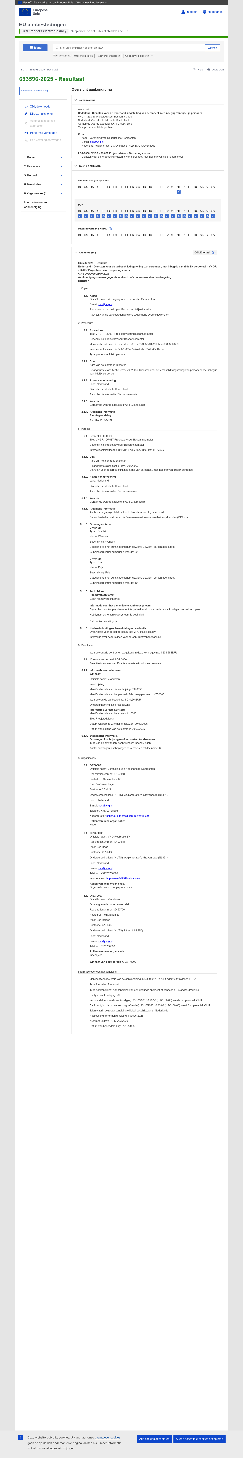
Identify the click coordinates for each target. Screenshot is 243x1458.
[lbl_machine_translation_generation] (110, 229)
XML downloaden (41, 106)
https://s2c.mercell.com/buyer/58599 (127, 815)
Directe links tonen (42, 113)
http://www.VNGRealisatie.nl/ (123, 878)
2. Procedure (32, 166)
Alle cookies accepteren (154, 1438)
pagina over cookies (107, 1437)
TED (21, 69)
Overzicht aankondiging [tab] (34, 90)
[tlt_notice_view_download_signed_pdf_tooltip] (179, 191)
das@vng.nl (97, 141)
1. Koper (29, 157)
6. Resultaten (32, 184)
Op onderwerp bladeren (137, 55)
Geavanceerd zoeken (109, 55)
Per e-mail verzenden (43, 132)
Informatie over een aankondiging (36, 205)
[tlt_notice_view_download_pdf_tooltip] (80, 215)
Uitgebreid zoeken (83, 55)
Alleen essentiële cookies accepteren (199, 1438)
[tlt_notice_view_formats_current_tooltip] (213, 252)
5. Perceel (30, 175)
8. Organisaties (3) (35, 193)
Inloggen (191, 11)
